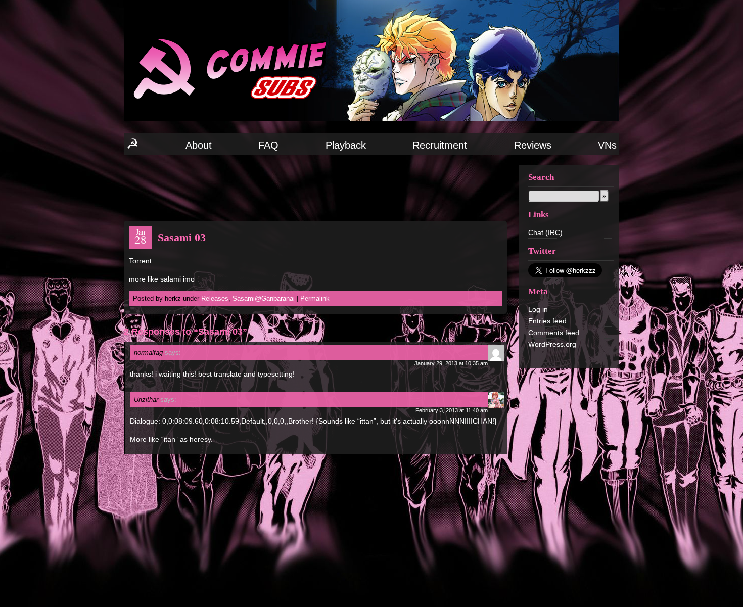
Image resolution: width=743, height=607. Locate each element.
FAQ (268, 145)
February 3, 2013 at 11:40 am (451, 410)
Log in (538, 309)
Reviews (532, 145)
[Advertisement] (315, 187)
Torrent (140, 261)
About (198, 145)
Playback (346, 145)
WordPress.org (552, 344)
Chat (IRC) (545, 232)
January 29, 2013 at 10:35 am (451, 363)
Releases (214, 298)
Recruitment (439, 145)
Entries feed (547, 321)
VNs (607, 145)
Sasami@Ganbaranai (264, 298)
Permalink (315, 298)
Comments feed (553, 333)
